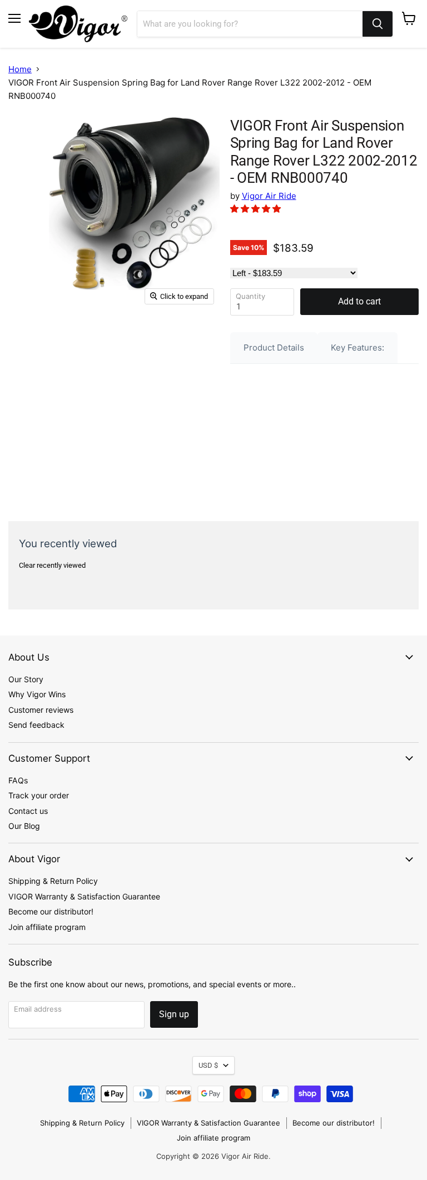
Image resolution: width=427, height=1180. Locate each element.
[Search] (378, 24)
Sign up (174, 1014)
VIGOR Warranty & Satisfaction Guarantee (84, 896)
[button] (256, 208)
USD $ (208, 1065)
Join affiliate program (47, 927)
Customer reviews (40, 709)
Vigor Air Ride (269, 196)
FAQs (18, 780)
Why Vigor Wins (37, 694)
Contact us (28, 811)
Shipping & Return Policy (53, 881)
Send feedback (36, 724)
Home (20, 69)
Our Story (25, 679)
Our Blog (24, 826)
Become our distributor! (50, 911)
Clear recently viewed (52, 565)
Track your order (38, 795)
